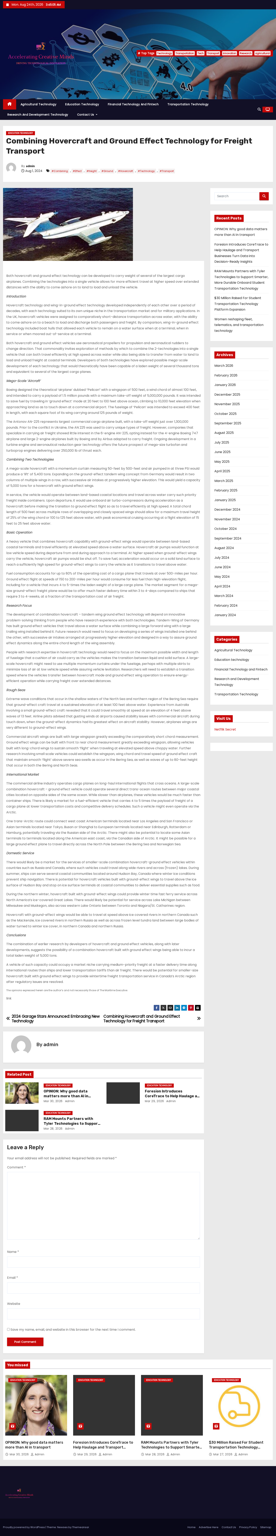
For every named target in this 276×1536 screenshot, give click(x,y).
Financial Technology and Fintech (133, 104)
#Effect (77, 171)
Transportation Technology (188, 104)
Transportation (185, 53)
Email (12, 1277)
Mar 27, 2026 (223, 1454)
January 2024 (225, 615)
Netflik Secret (225, 729)
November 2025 (227, 404)
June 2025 (222, 452)
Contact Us (86, 115)
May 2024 (222, 576)
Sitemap (265, 1527)
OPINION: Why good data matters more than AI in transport (66, 1096)
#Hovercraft (125, 171)
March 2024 (223, 596)
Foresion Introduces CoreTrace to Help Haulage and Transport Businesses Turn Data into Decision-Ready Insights (103, 1449)
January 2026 (225, 385)
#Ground (107, 171)
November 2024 (227, 519)
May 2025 (222, 461)
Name (13, 1251)
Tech (201, 53)
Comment (16, 1167)
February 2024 (226, 605)
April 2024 (222, 586)
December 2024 (227, 509)
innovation (229, 53)
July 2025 (221, 442)
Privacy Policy (248, 1527)
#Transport (167, 171)
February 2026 (225, 375)
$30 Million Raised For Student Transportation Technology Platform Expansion (237, 304)
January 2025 (225, 500)
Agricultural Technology (39, 104)
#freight (91, 171)
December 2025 (227, 394)
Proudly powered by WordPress (24, 1527)
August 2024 (224, 548)
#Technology (146, 171)
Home (192, 1527)
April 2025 (222, 471)
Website (13, 1303)
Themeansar (80, 1527)
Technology (164, 53)
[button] (259, 109)
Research (246, 53)
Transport (213, 53)
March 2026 (223, 365)
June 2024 (222, 567)
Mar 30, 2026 (53, 1101)
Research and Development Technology (37, 115)
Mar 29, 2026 (154, 1101)
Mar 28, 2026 (53, 1129)
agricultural (262, 53)
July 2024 (221, 557)
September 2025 (227, 423)
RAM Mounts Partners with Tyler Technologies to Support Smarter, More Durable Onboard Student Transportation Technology (171, 1449)
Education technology (82, 104)
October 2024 (225, 528)
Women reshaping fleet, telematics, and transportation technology (238, 325)
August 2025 (224, 432)
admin (30, 166)
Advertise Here (208, 1527)
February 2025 (225, 490)
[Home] (9, 104)
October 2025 (225, 413)
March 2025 (223, 481)
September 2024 (227, 538)
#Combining (60, 171)
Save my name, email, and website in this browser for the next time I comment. (73, 1329)
